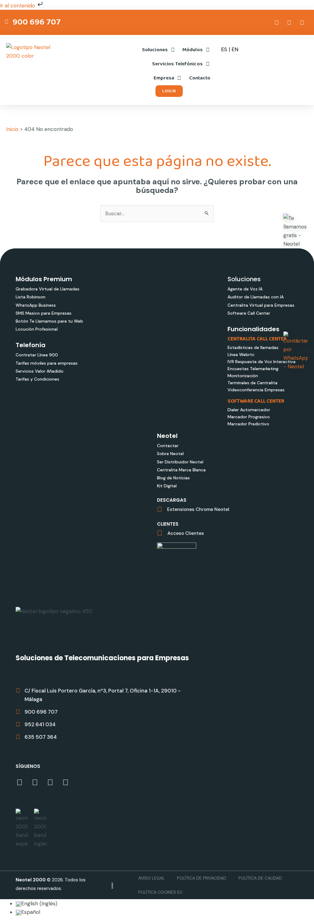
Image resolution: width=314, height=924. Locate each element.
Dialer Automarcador (249, 409)
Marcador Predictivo (248, 424)
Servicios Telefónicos (177, 63)
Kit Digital (167, 486)
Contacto (200, 78)
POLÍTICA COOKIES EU (160, 892)
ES (224, 49)
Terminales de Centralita (253, 382)
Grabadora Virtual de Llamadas (47, 289)
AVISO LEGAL (151, 878)
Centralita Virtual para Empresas (261, 305)
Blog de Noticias (173, 478)
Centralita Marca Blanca (181, 470)
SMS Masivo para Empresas (43, 313)
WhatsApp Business (36, 305)
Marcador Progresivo (249, 417)
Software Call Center (249, 313)
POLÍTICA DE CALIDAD (260, 878)
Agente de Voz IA (245, 289)
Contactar (167, 445)
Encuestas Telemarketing (253, 368)
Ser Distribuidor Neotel (180, 462)
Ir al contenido (18, 5)
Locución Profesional (37, 329)
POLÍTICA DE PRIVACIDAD (201, 878)
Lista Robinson (30, 297)
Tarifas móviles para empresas (47, 363)
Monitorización (243, 375)
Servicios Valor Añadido (39, 371)
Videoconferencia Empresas (256, 390)
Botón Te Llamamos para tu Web (49, 321)
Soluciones (155, 49)
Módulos (192, 49)
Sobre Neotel (170, 453)
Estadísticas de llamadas (253, 347)
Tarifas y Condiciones (37, 379)
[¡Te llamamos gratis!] (295, 231)
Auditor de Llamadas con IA (256, 297)
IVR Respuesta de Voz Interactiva (262, 361)
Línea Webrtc (241, 354)
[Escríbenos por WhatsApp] (295, 351)
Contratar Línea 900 (37, 355)
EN (235, 49)
